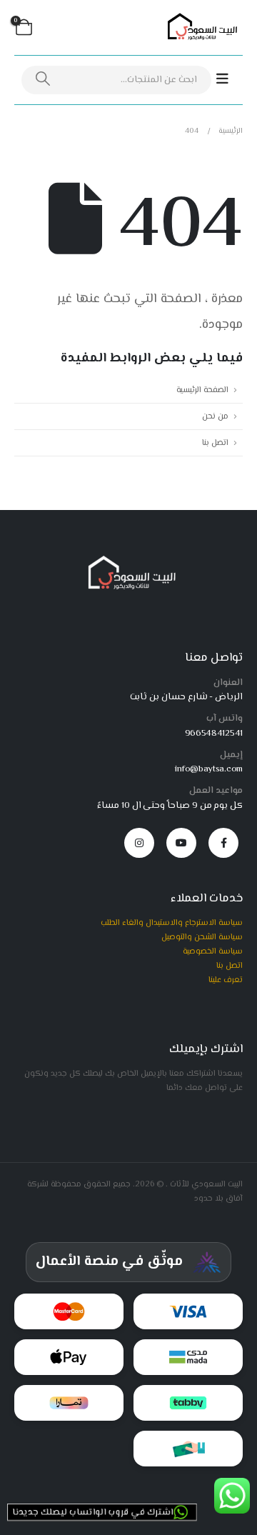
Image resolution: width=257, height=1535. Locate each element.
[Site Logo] (200, 28)
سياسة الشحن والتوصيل (202, 937)
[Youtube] (181, 843)
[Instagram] (139, 843)
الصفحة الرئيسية (202, 390)
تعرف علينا (225, 980)
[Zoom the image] (129, 560)
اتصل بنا (215, 442)
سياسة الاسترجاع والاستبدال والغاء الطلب (172, 922)
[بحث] (42, 80)
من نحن (215, 416)
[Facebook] (223, 843)
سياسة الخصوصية (213, 951)
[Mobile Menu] (229, 79)
